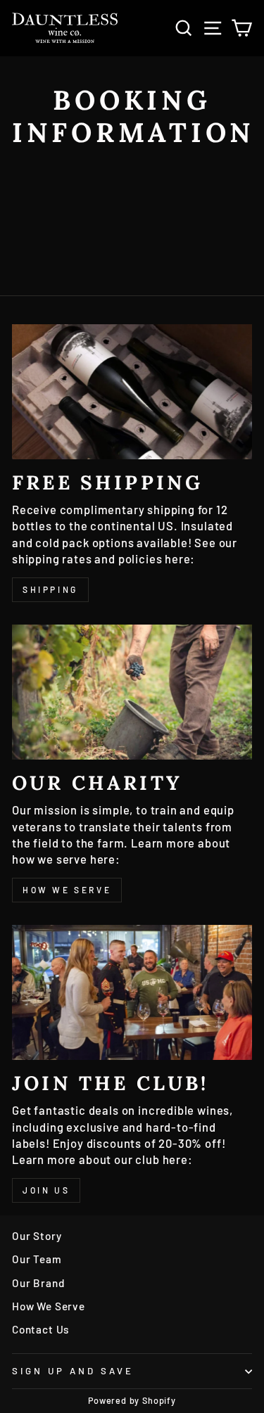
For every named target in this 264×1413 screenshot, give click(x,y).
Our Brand (38, 1283)
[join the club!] (132, 992)
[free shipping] (132, 391)
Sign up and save (73, 1370)
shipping (50, 589)
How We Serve (48, 1306)
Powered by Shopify (132, 1400)
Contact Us (40, 1329)
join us (46, 1190)
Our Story (36, 1235)
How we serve (67, 890)
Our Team (37, 1259)
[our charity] (132, 692)
